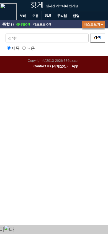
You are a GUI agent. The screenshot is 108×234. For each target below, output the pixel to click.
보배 (23, 16)
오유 (35, 16)
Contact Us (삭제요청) (51, 66)
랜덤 (76, 16)
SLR (48, 15)
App (75, 66)
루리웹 (62, 16)
